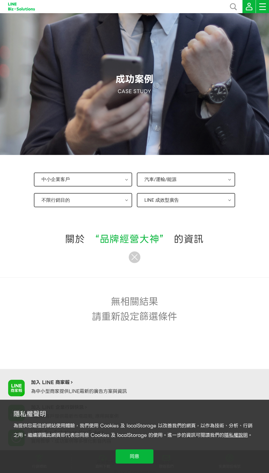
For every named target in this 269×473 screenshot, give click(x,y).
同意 (134, 456)
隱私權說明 (236, 435)
